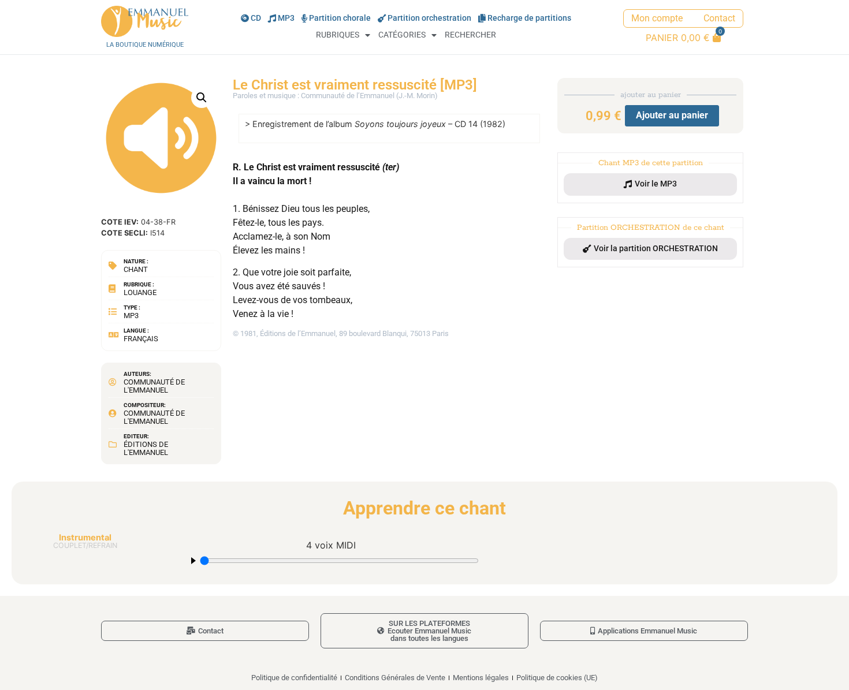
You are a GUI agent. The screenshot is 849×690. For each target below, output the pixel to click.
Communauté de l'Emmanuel (154, 386)
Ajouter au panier (672, 115)
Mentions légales (481, 677)
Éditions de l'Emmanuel (146, 448)
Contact (719, 18)
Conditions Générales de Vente (395, 677)
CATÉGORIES (402, 35)
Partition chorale (340, 18)
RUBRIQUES (337, 35)
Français (141, 338)
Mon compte (657, 18)
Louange (140, 292)
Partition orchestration (429, 18)
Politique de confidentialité (294, 677)
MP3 (286, 18)
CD (256, 18)
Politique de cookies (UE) (557, 677)
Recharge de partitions (529, 18)
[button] (201, 97)
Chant (136, 269)
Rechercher (470, 35)
